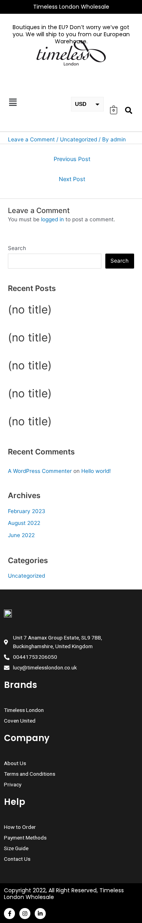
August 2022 (24, 523)
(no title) (30, 309)
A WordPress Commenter (40, 471)
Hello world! (96, 471)
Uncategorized (26, 576)
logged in (52, 219)
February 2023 (26, 511)
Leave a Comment (31, 139)
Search (17, 248)
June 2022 (21, 535)
